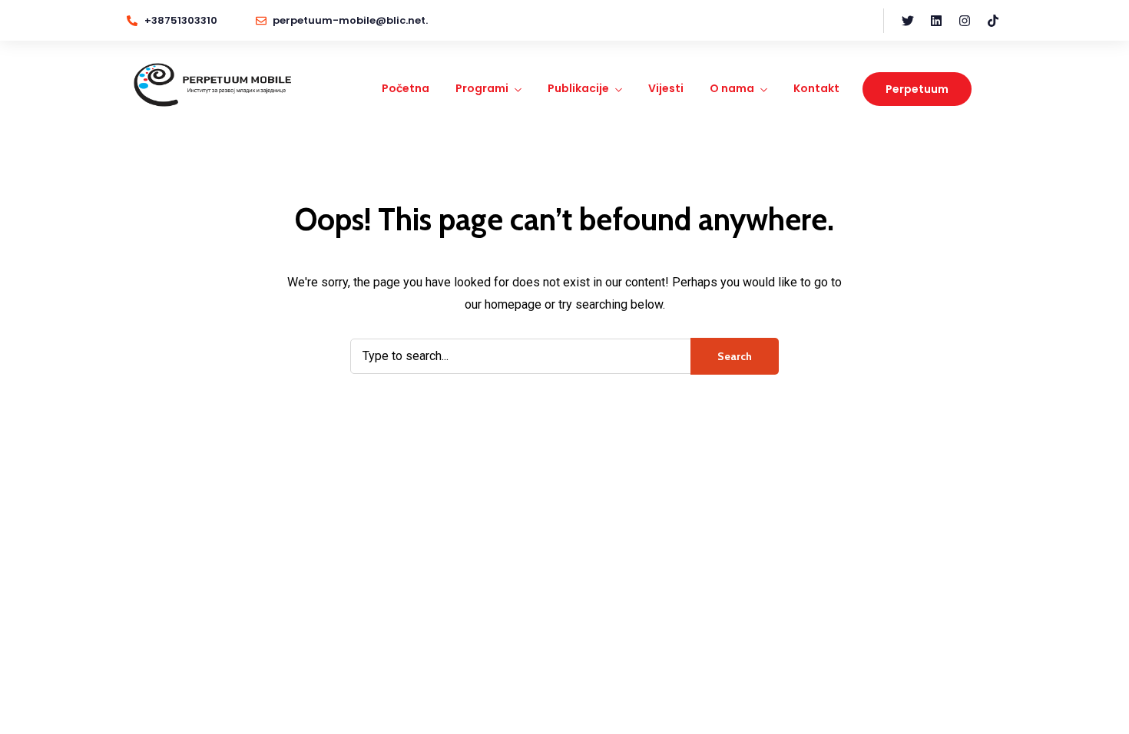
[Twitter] (908, 20)
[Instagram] (964, 20)
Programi (481, 88)
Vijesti (666, 88)
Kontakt (816, 88)
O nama (732, 88)
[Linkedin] (936, 20)
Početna (405, 88)
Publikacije (578, 88)
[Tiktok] (993, 20)
